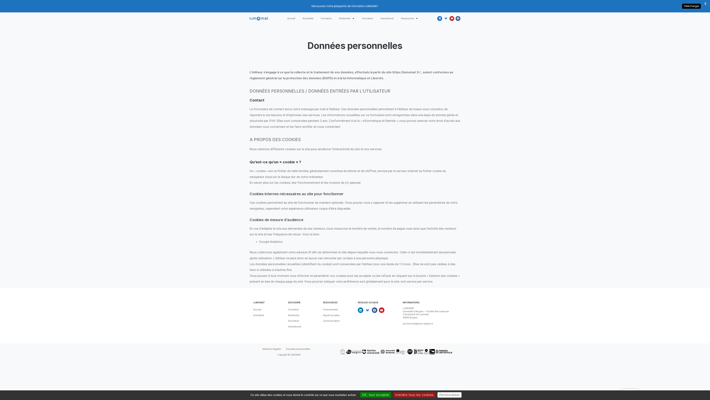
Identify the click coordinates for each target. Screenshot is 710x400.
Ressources (407, 18)
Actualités (308, 18)
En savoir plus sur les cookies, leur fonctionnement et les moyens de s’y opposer (305, 182)
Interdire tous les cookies (414, 395)
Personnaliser (449, 395)
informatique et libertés (379, 121)
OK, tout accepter (375, 395)
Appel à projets (331, 315)
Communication (331, 320)
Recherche (344, 18)
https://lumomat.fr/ (406, 72)
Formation (326, 18)
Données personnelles (298, 349)
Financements (330, 309)
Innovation (367, 18)
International (387, 18)
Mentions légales (272, 349)
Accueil (291, 18)
